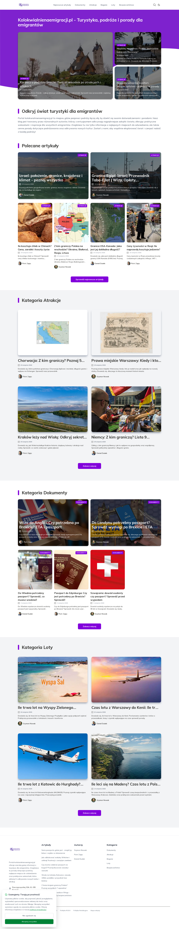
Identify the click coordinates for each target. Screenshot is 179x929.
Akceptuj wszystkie (29, 921)
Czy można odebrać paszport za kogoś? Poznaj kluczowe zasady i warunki (55, 868)
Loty (113, 5)
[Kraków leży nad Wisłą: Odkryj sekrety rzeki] (53, 409)
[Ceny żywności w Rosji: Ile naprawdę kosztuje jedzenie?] (144, 222)
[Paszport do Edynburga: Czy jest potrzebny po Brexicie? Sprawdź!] (71, 569)
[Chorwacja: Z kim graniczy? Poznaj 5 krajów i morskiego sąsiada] (53, 332)
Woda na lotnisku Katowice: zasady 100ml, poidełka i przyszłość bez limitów (56, 878)
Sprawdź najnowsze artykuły (90, 279)
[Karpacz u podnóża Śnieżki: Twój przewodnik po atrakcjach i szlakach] (65, 65)
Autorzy (78, 844)
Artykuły (46, 844)
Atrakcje (93, 5)
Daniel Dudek (29, 195)
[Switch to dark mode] (159, 5)
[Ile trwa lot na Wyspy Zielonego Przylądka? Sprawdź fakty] (53, 679)
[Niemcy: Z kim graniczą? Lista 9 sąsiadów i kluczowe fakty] (126, 409)
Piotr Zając (27, 376)
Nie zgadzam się (29, 916)
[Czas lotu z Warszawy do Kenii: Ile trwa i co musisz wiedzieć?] (126, 679)
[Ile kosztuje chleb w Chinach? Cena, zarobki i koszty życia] (35, 222)
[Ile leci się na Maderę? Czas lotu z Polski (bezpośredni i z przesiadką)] (126, 756)
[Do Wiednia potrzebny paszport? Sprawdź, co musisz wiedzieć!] (35, 569)
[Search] (154, 5)
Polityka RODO (65, 910)
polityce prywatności (38, 910)
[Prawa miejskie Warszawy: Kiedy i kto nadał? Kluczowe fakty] (126, 332)
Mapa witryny (95, 910)
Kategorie (112, 844)
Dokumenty (80, 5)
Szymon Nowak (102, 195)
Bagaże (104, 5)
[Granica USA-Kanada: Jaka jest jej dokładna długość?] (107, 222)
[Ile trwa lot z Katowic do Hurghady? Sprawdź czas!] (53, 756)
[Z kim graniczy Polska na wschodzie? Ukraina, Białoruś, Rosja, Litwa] (71, 222)
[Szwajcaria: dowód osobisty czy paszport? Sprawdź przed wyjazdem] (107, 569)
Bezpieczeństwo (126, 5)
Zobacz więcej (89, 466)
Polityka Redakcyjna (80, 910)
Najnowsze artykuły (62, 5)
